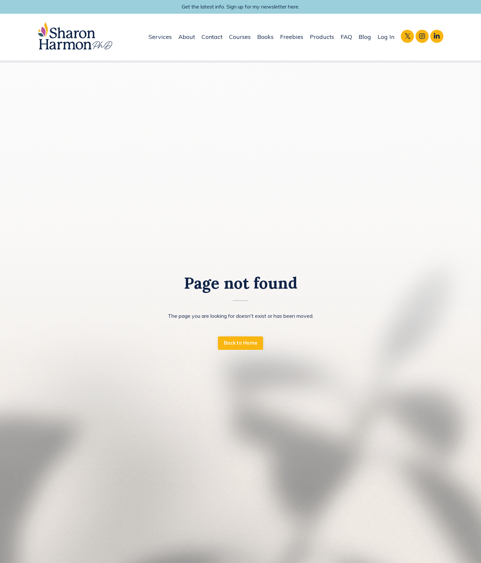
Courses (240, 37)
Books (265, 37)
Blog (365, 37)
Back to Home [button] (240, 343)
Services (160, 37)
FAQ (346, 37)
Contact (212, 37)
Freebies (291, 37)
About (186, 37)
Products (322, 37)
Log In (386, 37)
